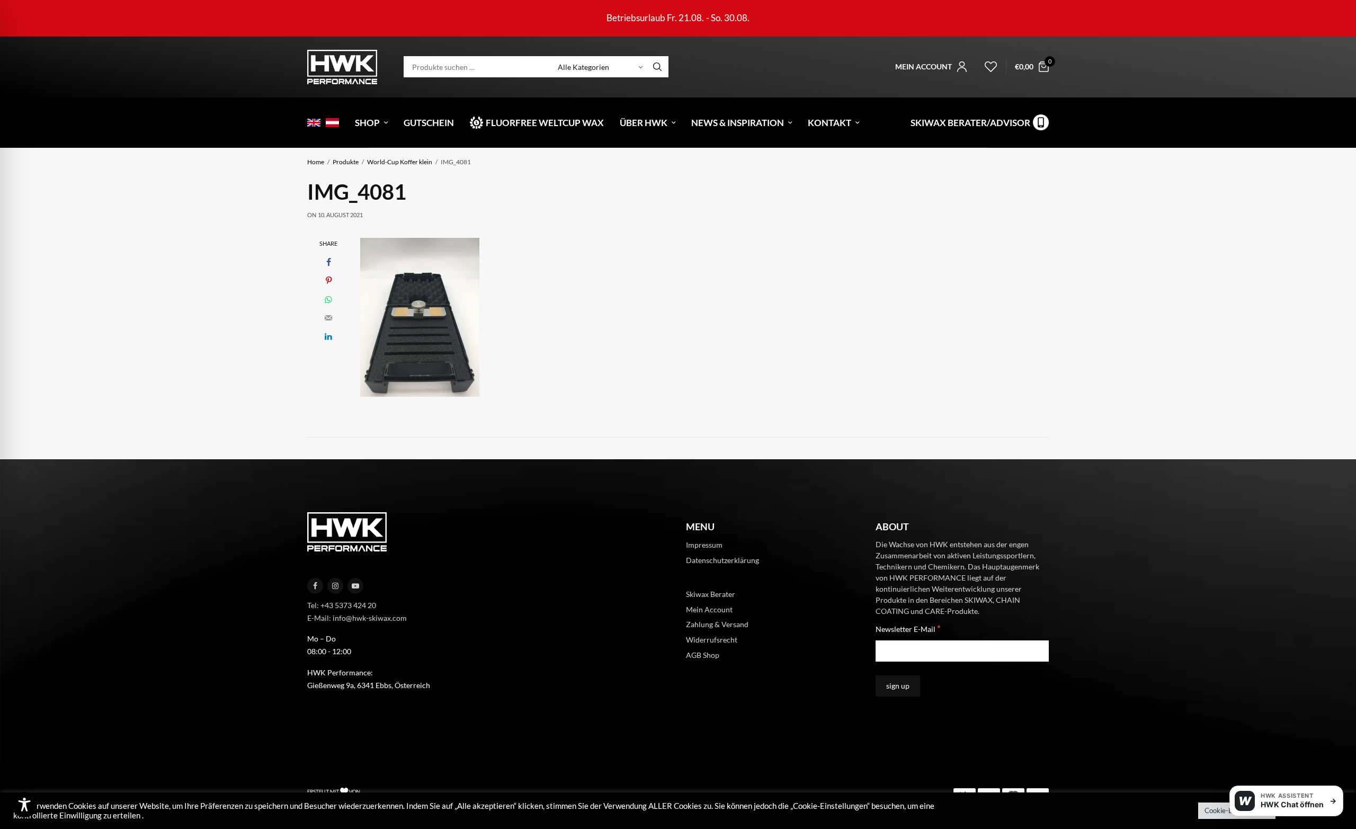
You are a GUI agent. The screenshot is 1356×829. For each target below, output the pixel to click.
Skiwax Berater (710, 593)
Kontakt (829, 122)
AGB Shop (702, 654)
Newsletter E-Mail (908, 628)
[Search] (657, 67)
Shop (367, 122)
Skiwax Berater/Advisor (970, 122)
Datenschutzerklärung (722, 560)
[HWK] (342, 67)
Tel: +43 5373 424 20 (341, 605)
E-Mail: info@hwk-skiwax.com (357, 617)
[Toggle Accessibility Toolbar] (24, 804)
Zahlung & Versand (717, 624)
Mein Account (709, 608)
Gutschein (429, 122)
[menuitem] (313, 122)
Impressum (704, 544)
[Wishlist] (986, 66)
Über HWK (643, 122)
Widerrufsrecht (711, 639)
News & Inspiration (737, 122)
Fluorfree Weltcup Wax (545, 122)
